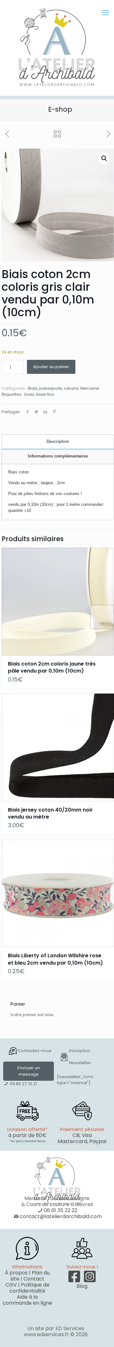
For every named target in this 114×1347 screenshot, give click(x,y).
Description (58, 441)
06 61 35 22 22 (60, 1210)
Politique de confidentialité (29, 1288)
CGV (11, 1284)
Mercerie (89, 388)
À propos (16, 1272)
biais (29, 394)
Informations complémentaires (58, 456)
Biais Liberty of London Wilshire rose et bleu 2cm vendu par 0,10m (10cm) (55, 959)
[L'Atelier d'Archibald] (57, 47)
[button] (104, 158)
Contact (33, 1278)
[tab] (58, 442)
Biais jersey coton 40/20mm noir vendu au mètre (50, 813)
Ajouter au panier (51, 367)
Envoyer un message (28, 1071)
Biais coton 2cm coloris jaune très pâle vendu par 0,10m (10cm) (52, 667)
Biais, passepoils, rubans (53, 388)
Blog (82, 1286)
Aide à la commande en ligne (27, 1300)
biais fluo (45, 394)
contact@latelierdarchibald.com (61, 1216)
